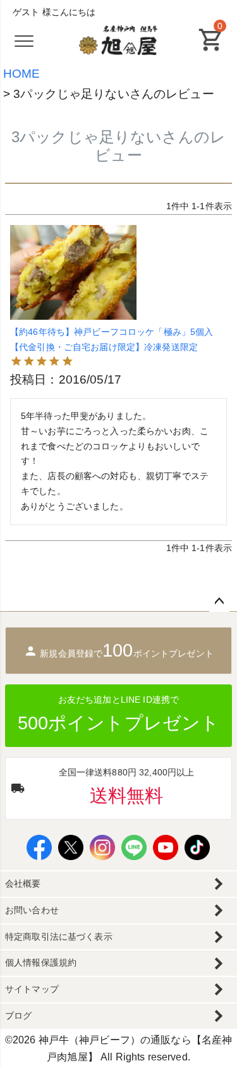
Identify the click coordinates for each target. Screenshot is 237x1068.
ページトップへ (219, 602)
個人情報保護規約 (40, 962)
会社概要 (23, 883)
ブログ (18, 1015)
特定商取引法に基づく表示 (58, 936)
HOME (21, 73)
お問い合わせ (32, 910)
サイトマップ (32, 989)
